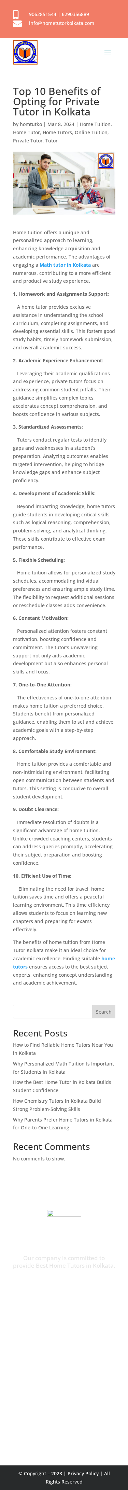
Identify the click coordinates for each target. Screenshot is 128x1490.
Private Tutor (28, 140)
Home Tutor (26, 132)
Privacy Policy (83, 1473)
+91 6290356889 (49, 1406)
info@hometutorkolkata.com (61, 23)
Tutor (51, 140)
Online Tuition (91, 132)
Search (104, 1011)
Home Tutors (57, 132)
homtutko (31, 124)
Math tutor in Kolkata (65, 265)
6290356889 (75, 14)
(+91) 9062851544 (77, 1285)
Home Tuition (95, 124)
